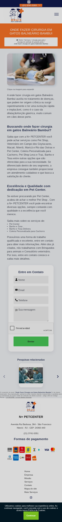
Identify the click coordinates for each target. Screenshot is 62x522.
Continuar (31, 515)
